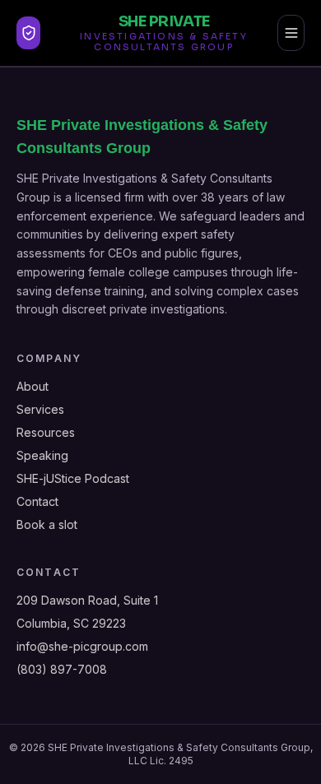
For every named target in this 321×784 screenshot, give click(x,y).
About (32, 386)
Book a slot (46, 524)
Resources (45, 432)
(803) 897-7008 (61, 669)
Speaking (42, 455)
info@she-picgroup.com (82, 646)
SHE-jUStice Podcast (72, 478)
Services (40, 409)
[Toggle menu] (291, 33)
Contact (37, 501)
